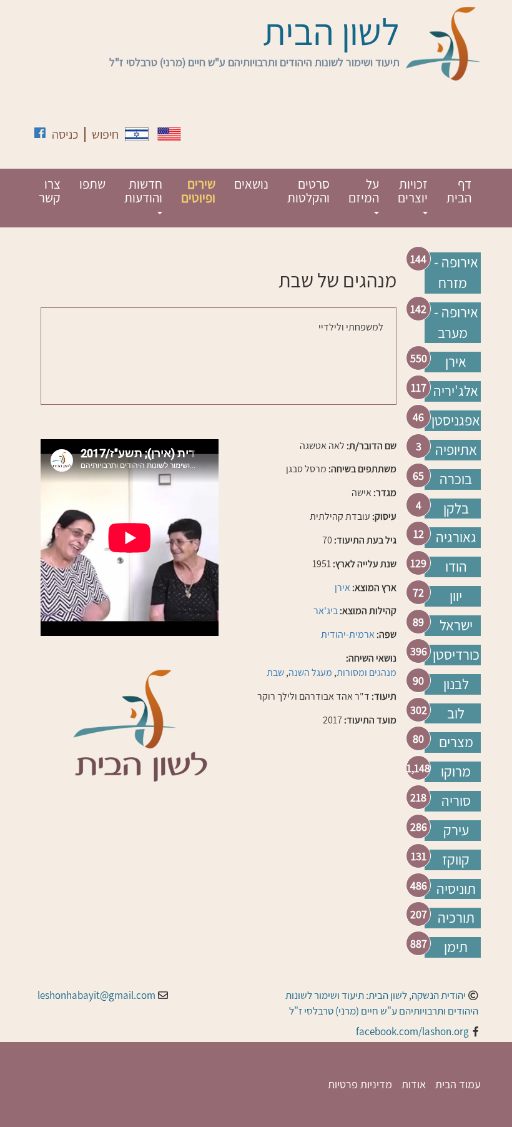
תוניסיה (456, 889)
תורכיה (456, 917)
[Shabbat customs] (169, 134)
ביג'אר (325, 610)
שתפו (92, 184)
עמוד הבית (458, 1084)
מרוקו (456, 771)
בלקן (456, 508)
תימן (456, 947)
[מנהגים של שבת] (137, 134)
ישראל (456, 625)
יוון (456, 596)
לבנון (456, 684)
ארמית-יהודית (348, 634)
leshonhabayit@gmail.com (96, 995)
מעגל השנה (310, 672)
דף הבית (458, 191)
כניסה (65, 134)
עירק (456, 830)
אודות (413, 1084)
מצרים (456, 742)
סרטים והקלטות (308, 191)
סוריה (456, 801)
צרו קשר (50, 191)
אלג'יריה (455, 391)
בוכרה (456, 479)
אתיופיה (456, 449)
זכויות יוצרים (413, 191)
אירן (455, 361)
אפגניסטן (455, 420)
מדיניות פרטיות (360, 1084)
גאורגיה (456, 537)
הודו (456, 566)
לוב (456, 713)
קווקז (456, 859)
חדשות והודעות (143, 191)
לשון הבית (331, 31)
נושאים (251, 184)
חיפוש (105, 134)
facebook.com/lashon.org (412, 1031)
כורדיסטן (456, 654)
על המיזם (363, 191)
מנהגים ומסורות (366, 672)
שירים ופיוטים (198, 191)
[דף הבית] (443, 43)
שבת (275, 672)
